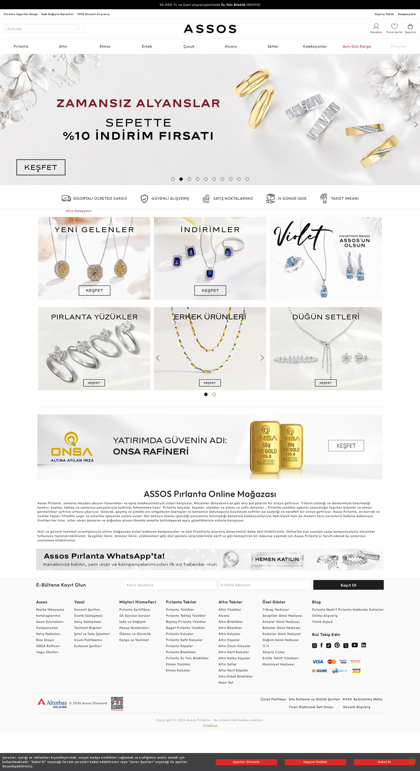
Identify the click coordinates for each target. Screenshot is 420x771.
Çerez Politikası (273, 699)
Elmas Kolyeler (178, 670)
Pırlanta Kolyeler (180, 634)
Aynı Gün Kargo (357, 46)
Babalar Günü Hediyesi (281, 628)
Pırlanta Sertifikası (134, 609)
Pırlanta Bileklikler (181, 652)
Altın (63, 46)
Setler (273, 46)
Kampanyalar (407, 14)
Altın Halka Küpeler (234, 658)
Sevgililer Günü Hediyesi (282, 615)
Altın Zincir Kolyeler (235, 646)
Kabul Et (384, 762)
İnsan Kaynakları (50, 622)
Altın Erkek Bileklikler (236, 676)
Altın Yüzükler (230, 609)
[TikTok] (328, 645)
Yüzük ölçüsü (322, 622)
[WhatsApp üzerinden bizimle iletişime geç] (412, 760)
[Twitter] (345, 645)
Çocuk (189, 46)
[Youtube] (355, 646)
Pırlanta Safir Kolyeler (184, 640)
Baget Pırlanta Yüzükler (185, 628)
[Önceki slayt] (4, 124)
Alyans (231, 46)
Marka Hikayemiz (50, 609)
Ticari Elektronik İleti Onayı (311, 707)
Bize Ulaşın (45, 640)
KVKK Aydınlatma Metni (363, 699)
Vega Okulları (47, 652)
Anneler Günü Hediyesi (281, 622)
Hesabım (376, 32)
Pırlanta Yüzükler (180, 609)
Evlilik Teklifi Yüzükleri (280, 658)
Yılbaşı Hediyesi (275, 609)
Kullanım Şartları (88, 646)
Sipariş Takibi (384, 14)
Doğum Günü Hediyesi (280, 640)
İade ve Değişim (132, 622)
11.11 (265, 646)
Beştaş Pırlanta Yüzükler (186, 622)
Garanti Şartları (87, 609)
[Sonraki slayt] (415, 124)
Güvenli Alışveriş (356, 707)
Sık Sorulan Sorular (134, 615)
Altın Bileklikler (231, 622)
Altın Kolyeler (230, 634)
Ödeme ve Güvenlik (135, 634)
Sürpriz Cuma (273, 652)
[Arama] (78, 28)
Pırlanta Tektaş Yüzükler (186, 615)
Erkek (147, 46)
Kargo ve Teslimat (134, 640)
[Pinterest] (337, 646)
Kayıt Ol (349, 585)
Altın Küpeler (229, 640)
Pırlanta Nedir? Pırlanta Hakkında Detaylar (348, 609)
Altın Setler (228, 664)
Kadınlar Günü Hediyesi (281, 634)
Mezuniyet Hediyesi (278, 664)
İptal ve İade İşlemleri (92, 634)
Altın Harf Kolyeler (234, 652)
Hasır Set (226, 682)
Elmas (105, 46)
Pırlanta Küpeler (179, 646)
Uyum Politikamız (88, 640)
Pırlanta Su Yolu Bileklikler (187, 658)
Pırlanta (21, 46)
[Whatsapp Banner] (210, 559)
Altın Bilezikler (230, 628)
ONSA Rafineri (48, 646)
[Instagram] (314, 645)
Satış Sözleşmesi (87, 622)
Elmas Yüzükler (178, 664)
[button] (173, 179)
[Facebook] (321, 646)
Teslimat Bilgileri (88, 628)
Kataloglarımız (48, 615)
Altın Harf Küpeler (233, 670)
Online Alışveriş (325, 615)
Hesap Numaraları (134, 628)
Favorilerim (394, 32)
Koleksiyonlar (315, 46)
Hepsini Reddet (315, 762)
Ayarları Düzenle (246, 762)
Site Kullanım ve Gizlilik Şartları (315, 699)
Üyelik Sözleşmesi (88, 615)
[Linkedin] (363, 646)
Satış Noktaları (48, 634)
